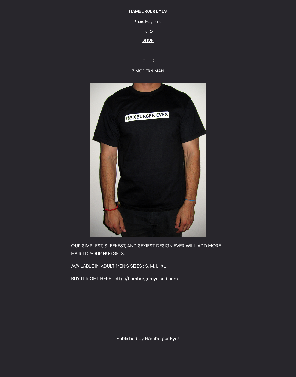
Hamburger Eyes (162, 338)
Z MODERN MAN (148, 71)
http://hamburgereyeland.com (146, 279)
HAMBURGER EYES (148, 11)
